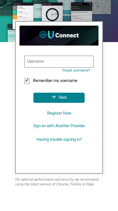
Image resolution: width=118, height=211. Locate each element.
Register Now (59, 113)
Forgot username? (76, 70)
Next (62, 98)
